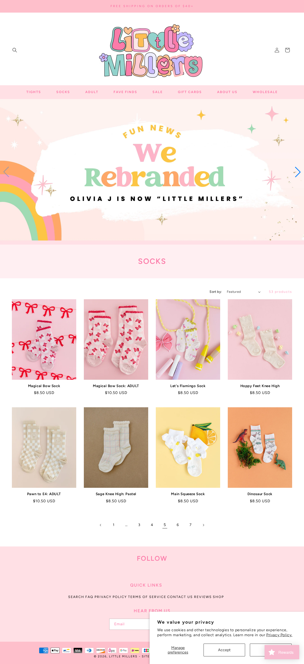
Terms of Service (147, 597)
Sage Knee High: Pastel (116, 494)
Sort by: (215, 292)
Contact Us (180, 597)
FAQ (89, 597)
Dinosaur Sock (259, 494)
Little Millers (123, 656)
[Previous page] (100, 525)
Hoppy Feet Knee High (260, 386)
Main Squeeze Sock (188, 494)
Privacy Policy (111, 597)
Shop (218, 597)
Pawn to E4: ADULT (44, 494)
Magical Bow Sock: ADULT (116, 386)
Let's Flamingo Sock (187, 386)
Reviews (203, 597)
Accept (224, 650)
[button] (15, 50)
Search (76, 597)
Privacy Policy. (279, 635)
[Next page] (203, 525)
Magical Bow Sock (44, 386)
